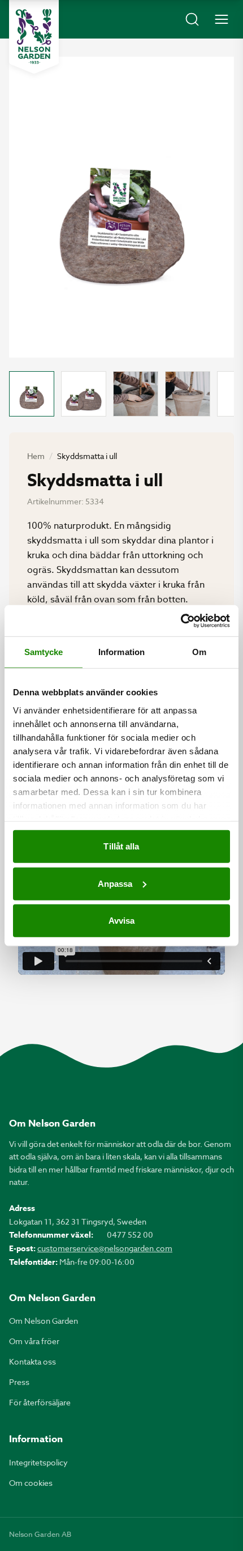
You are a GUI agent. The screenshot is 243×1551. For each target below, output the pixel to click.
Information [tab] (121, 652)
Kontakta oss (32, 1361)
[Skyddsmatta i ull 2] (83, 394)
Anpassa (115, 883)
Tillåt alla (121, 846)
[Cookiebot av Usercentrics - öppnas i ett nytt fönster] (180, 620)
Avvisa (122, 920)
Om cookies (31, 1482)
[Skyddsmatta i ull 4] (187, 394)
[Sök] (192, 19)
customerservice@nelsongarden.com (104, 1248)
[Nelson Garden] (34, 37)
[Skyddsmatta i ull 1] (31, 394)
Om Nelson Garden (43, 1320)
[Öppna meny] (221, 19)
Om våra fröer (34, 1341)
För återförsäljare (40, 1402)
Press (19, 1381)
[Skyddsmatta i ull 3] (135, 394)
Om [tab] (199, 652)
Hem (36, 456)
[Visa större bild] (121, 207)
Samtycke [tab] (43, 652)
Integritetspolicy (38, 1462)
